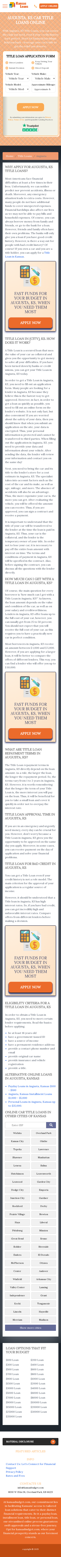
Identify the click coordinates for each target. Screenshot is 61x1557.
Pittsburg (17, 1230)
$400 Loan (37, 1364)
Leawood (17, 1181)
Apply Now (30, 107)
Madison (43, 1319)
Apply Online (48, 6)
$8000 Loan (38, 1397)
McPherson (17, 1263)
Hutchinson (17, 1173)
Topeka (17, 1149)
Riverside (44, 1246)
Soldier (17, 1246)
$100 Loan (12, 1360)
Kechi (17, 1303)
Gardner (43, 1198)
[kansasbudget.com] (19, 6)
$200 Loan (37, 1360)
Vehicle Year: (12, 74)
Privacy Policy (14, 1471)
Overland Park (43, 1133)
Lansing (43, 1287)
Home (10, 156)
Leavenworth (43, 1173)
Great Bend (17, 1238)
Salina (44, 1165)
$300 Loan (12, 1364)
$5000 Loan (13, 1392)
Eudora (17, 1254)
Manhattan (43, 1157)
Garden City (43, 1181)
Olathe (43, 1141)
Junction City (17, 1198)
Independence (17, 1295)
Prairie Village (17, 1214)
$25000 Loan (14, 1411)
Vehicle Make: (39, 74)
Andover (43, 1271)
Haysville (43, 1311)
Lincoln (17, 1311)
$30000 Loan (39, 1411)
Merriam (17, 1319)
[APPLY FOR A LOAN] (36, 6)
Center (17, 1271)
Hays (17, 1222)
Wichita (17, 1133)
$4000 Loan (38, 1388)
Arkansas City (43, 1279)
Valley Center (17, 1287)
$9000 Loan (13, 1402)
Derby (43, 1206)
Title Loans (25, 156)
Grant (44, 1295)
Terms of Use (19, 120)
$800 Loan (37, 1374)
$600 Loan (37, 1369)
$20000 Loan (39, 1407)
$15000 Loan (13, 1407)
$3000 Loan (13, 1388)
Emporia (43, 1189)
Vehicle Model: (13, 84)
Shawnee (17, 1157)
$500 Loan (12, 1369)
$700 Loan (12, 1374)
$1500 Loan (13, 1383)
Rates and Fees (15, 1475)
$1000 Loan (38, 1378)
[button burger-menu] (5, 6)
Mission (43, 1230)
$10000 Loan (39, 1402)
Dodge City (17, 1189)
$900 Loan (12, 1378)
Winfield (17, 1279)
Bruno (43, 1238)
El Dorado (43, 1254)
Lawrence (43, 1149)
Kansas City (17, 1141)
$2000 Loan (38, 1383)
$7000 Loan (13, 1397)
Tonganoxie (43, 1303)
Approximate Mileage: (43, 84)
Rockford (17, 1206)
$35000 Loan (14, 1416)
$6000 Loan (38, 1392)
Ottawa (43, 1263)
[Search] (51, 1125)
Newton (43, 1214)
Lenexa (17, 1165)
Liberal (43, 1222)
